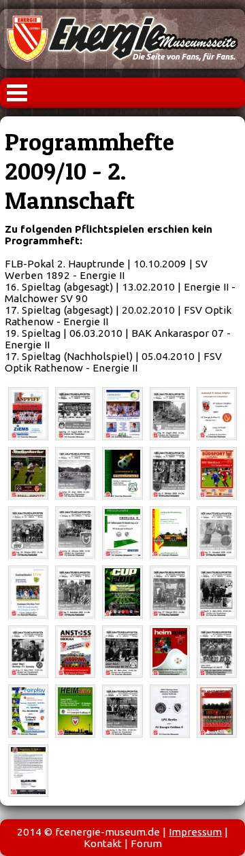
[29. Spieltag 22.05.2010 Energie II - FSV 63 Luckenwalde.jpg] (217, 711)
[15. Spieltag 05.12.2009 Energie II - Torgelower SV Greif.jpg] (75, 591)
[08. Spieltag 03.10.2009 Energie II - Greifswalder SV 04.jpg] (170, 473)
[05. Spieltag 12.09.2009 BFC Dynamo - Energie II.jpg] (28, 473)
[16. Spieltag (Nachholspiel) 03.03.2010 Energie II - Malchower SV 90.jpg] (217, 591)
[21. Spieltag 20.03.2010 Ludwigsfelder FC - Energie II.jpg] (75, 651)
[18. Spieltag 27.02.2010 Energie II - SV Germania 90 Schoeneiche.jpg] (170, 591)
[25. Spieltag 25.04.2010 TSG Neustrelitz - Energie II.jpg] (28, 711)
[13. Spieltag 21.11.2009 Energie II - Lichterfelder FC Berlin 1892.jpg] (217, 532)
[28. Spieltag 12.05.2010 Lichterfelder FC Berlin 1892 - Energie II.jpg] (170, 711)
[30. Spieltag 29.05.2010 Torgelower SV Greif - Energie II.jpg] (28, 770)
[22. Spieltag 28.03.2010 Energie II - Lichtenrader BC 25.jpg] (122, 651)
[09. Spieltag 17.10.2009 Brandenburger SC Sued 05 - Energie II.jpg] (217, 473)
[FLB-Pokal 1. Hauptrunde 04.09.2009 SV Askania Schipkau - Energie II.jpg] (217, 413)
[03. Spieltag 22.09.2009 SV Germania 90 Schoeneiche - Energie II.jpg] (122, 413)
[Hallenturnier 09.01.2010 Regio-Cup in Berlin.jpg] (122, 591)
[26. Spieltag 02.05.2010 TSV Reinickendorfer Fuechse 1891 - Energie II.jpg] (75, 711)
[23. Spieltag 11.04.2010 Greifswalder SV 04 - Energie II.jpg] (170, 651)
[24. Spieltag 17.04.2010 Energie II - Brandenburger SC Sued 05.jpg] (217, 651)
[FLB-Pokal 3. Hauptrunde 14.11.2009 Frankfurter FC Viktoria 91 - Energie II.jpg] (170, 532)
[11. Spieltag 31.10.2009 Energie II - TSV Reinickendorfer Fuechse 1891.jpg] (75, 532)
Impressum (195, 832)
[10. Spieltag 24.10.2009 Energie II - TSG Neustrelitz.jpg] (28, 532)
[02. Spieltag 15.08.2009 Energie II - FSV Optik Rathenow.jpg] (75, 413)
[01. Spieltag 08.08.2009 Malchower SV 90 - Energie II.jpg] (28, 413)
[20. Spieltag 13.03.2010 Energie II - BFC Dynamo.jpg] (28, 651)
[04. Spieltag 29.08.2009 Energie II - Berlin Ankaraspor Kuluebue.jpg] (170, 413)
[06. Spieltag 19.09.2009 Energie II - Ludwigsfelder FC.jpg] (75, 473)
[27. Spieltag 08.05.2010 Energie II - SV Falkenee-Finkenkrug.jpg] (122, 711)
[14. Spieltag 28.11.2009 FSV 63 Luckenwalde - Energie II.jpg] (28, 591)
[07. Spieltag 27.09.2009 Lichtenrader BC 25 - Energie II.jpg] (122, 473)
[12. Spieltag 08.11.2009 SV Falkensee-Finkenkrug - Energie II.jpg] (122, 532)
